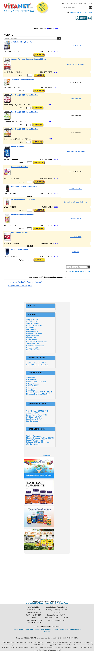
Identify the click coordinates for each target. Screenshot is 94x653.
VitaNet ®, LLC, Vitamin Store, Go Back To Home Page (47, 603)
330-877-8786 (36, 620)
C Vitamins (30, 328)
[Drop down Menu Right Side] (4, 19)
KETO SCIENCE (75, 237)
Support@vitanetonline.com (49, 626)
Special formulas (32, 336)
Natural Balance (75, 218)
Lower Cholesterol (33, 350)
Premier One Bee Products (36, 382)
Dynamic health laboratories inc (75, 202)
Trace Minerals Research (75, 151)
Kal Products (31, 380)
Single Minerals (32, 332)
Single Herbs (31, 338)
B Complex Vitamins (34, 326)
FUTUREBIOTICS (75, 189)
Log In (63, 3)
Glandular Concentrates (35, 346)
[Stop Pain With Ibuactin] (47, 516)
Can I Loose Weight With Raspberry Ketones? (25, 282)
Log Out (72, 3)
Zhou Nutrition (75, 98)
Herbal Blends (31, 340)
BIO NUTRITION (75, 45)
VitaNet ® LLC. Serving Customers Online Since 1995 (18, 7)
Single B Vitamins (32, 324)
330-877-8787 (35, 623)
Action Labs (30, 378)
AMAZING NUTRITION (75, 64)
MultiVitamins (31, 330)
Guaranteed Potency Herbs (36, 342)
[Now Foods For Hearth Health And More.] (47, 492)
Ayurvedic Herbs (32, 344)
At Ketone (75, 252)
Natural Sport (31, 390)
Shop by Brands (33, 320)
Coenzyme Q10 (32, 348)
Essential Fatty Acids (34, 334)
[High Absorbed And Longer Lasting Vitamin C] (47, 539)
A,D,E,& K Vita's (32, 322)
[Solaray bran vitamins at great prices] (47, 467)
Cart (90, 3)
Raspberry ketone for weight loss (20, 286)
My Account (82, 3)
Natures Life (30, 388)
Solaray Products (32, 384)
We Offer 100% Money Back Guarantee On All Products (42, 7)
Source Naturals (32, 386)
